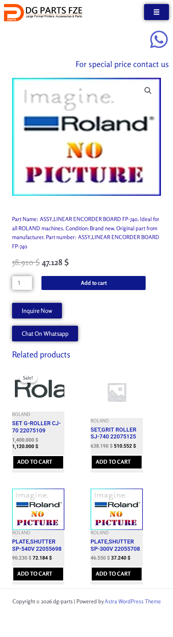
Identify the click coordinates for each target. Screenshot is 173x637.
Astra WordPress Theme (133, 601)
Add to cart (94, 283)
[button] (148, 90)
